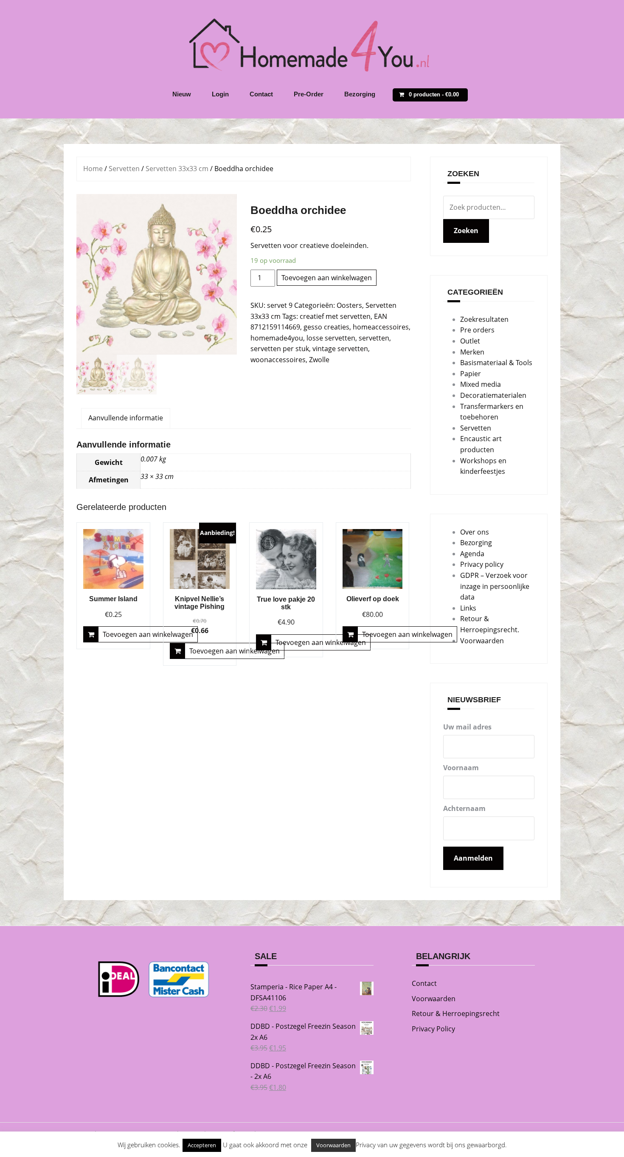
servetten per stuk (279, 348)
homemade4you (276, 338)
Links (468, 608)
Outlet (470, 341)
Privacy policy (481, 564)
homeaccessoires (381, 327)
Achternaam (464, 808)
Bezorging (359, 94)
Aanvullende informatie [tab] (125, 417)
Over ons (474, 532)
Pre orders (477, 330)
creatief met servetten (335, 316)
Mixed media (480, 384)
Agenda (472, 553)
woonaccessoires (278, 359)
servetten (374, 338)
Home (93, 168)
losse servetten (330, 338)
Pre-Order (308, 94)
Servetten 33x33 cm (177, 168)
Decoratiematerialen (493, 395)
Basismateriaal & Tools (496, 362)
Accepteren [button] (202, 1145)
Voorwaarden (482, 640)
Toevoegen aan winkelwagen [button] (148, 634)
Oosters (349, 305)
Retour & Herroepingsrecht (456, 1013)
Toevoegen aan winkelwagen (326, 277)
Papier (470, 373)
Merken (472, 352)
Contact (261, 94)
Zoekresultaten (484, 319)
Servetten (124, 168)
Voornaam (461, 767)
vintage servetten (340, 348)
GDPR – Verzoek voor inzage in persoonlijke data (494, 586)
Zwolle (319, 359)
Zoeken (466, 230)
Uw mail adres (467, 727)
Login (220, 94)
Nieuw (181, 94)
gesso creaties (326, 327)
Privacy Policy (433, 1028)
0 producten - (434, 94)
